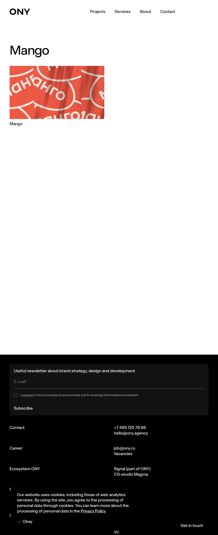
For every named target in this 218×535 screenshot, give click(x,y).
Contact (167, 11)
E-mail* (20, 381)
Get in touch (192, 525)
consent (27, 395)
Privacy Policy (93, 511)
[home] (20, 11)
